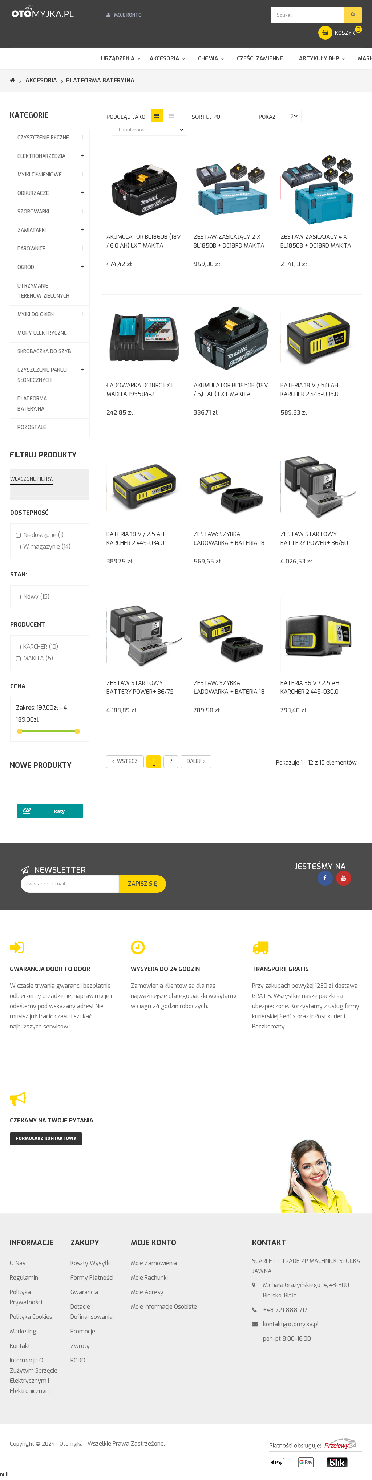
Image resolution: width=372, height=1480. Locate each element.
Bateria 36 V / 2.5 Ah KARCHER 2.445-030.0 (309, 687)
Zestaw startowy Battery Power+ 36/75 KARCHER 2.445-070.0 (140, 688)
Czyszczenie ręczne (43, 137)
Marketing (23, 1331)
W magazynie (46, 546)
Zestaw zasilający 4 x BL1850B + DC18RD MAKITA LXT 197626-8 (315, 242)
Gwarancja (84, 1292)
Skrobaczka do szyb (44, 351)
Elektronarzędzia (41, 156)
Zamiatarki (31, 230)
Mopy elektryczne (42, 333)
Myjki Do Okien (35, 314)
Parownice (31, 248)
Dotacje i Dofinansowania (91, 1312)
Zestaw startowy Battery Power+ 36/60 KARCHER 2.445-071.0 (314, 539)
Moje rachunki (149, 1277)
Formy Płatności (91, 1277)
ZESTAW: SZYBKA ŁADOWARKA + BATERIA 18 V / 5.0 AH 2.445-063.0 (229, 688)
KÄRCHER (40, 647)
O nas (17, 1263)
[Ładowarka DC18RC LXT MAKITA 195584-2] (144, 337)
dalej (195, 761)
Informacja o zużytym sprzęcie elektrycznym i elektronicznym (33, 1376)
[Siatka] (157, 115)
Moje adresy (147, 1292)
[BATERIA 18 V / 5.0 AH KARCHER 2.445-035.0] (318, 337)
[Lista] (171, 115)
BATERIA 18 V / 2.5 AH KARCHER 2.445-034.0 (135, 538)
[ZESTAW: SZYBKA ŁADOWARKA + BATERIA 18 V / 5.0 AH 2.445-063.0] (232, 635)
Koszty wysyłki (90, 1263)
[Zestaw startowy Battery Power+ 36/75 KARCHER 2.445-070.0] (144, 635)
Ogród (25, 267)
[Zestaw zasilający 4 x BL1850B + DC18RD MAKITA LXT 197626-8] (318, 189)
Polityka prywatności (26, 1297)
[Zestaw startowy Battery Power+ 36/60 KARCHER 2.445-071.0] (318, 486)
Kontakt (20, 1346)
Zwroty (80, 1346)
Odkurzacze (33, 193)
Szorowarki (33, 211)
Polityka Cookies (31, 1317)
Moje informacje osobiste (164, 1306)
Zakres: (25, 708)
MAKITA (38, 658)
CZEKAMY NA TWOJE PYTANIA (51, 1120)
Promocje (82, 1331)
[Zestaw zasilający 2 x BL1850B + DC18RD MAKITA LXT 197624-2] (232, 189)
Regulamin (24, 1277)
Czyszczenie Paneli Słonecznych (42, 375)
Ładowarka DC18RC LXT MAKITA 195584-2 (140, 390)
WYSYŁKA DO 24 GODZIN (165, 969)
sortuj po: (206, 117)
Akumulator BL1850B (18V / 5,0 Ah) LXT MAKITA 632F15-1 (231, 390)
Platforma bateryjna (32, 403)
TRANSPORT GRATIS (280, 969)
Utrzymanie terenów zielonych (43, 290)
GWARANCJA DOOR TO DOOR (50, 969)
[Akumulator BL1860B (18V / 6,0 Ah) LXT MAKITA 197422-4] (144, 189)
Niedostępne (43, 535)
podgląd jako (125, 117)
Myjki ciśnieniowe (39, 174)
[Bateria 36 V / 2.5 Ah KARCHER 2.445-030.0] (318, 635)
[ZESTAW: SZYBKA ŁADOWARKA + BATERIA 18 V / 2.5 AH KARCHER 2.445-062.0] (232, 486)
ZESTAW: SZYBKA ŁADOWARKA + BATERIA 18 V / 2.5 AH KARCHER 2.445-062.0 (229, 539)
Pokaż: (267, 117)
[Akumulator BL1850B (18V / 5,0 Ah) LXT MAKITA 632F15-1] (232, 337)
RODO (77, 1360)
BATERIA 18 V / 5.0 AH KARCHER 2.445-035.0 (309, 390)
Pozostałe (31, 427)
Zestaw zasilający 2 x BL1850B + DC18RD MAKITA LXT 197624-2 (229, 242)
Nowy (36, 596)
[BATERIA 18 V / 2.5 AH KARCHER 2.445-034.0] (144, 486)
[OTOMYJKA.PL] (42, 12)
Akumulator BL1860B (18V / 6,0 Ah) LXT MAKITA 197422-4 (143, 242)
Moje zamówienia (154, 1263)
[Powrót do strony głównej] (17, 80)
